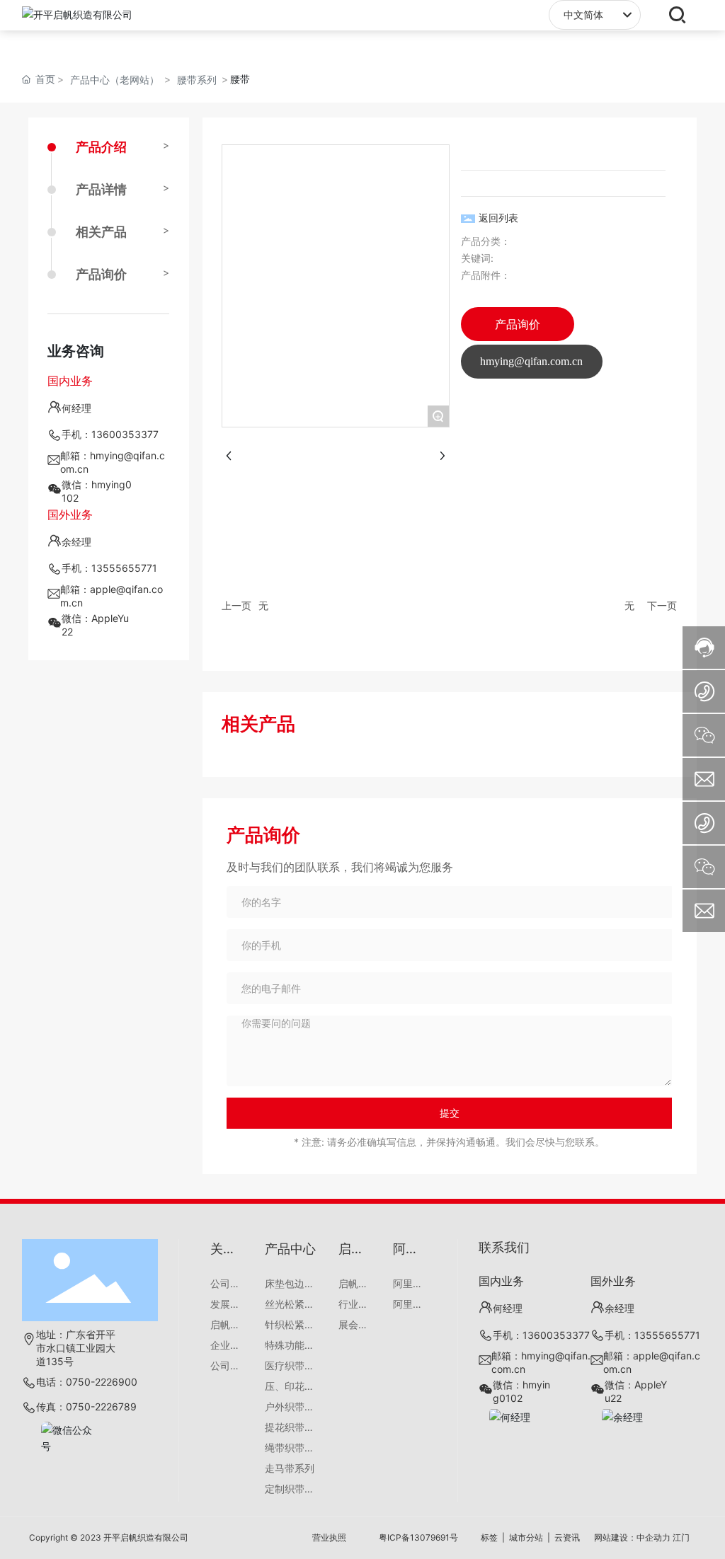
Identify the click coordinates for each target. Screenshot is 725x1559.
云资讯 (567, 1537)
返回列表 (498, 218)
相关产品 (101, 231)
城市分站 (526, 1537)
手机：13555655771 (109, 568)
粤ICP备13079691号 (418, 1537)
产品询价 (101, 274)
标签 (489, 1537)
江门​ (681, 1537)
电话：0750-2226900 (86, 1382)
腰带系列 (197, 80)
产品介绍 (101, 146)
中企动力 (653, 1537)
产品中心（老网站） (114, 80)
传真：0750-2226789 (86, 1406)
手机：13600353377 (110, 434)
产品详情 (101, 189)
